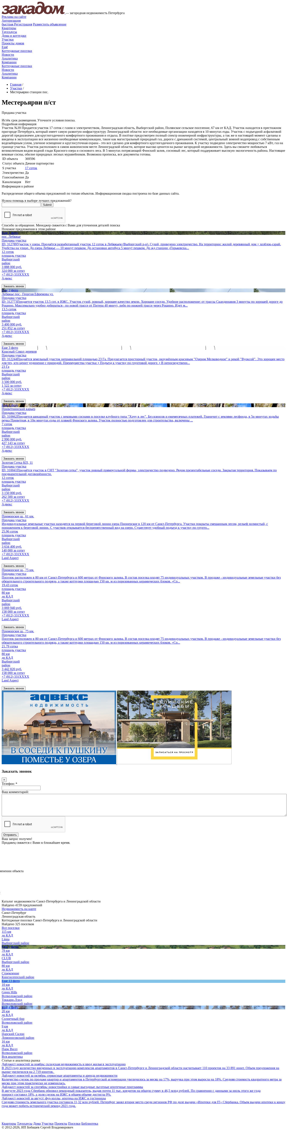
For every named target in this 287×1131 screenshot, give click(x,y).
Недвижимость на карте (19, 909)
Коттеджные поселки (17, 51)
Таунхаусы (9, 32)
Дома (37, 1123)
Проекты (60, 1123)
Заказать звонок (13, 286)
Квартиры (9, 28)
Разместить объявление (49, 24)
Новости (8, 54)
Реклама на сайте (14, 17)
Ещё (5, 47)
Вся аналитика (12, 1056)
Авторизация (11, 20)
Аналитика (10, 58)
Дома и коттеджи (14, 35)
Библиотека (89, 1123)
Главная (15, 84)
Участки (8, 39)
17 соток (31, 168)
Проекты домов (13, 43)
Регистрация (17, 24)
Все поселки (11, 928)
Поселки (74, 1123)
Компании (9, 62)
